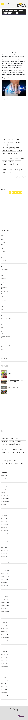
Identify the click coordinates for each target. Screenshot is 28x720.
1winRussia (3, 260)
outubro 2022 (3, 608)
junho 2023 (3, 585)
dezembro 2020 (4, 672)
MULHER (5, 161)
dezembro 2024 (4, 533)
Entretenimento (4, 287)
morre (11, 158)
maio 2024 (3, 553)
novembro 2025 (4, 501)
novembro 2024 (4, 536)
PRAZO (16, 164)
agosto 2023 (3, 579)
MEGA (19, 156)
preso (19, 166)
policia (4, 164)
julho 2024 (3, 547)
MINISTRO (5, 158)
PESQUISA (18, 161)
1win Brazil (3, 238)
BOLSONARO (17, 136)
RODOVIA (5, 169)
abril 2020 (3, 686)
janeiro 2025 (3, 530)
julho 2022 (3, 617)
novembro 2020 (4, 674)
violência (5, 172)
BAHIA (11, 136)
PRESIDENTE (12, 166)
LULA (4, 156)
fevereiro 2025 (4, 527)
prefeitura (5, 166)
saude (10, 169)
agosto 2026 (3, 475)
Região (2, 331)
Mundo (2, 305)
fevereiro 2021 (4, 666)
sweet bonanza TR (4, 340)
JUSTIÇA (21, 153)
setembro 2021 (4, 645)
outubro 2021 (3, 643)
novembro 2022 (4, 605)
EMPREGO (18, 147)
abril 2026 (3, 486)
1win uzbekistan (4, 256)
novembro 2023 (4, 570)
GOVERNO (20, 150)
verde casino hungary (5, 345)
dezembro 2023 (4, 567)
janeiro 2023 (3, 599)
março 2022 (3, 628)
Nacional (3, 313)
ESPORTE (5, 150)
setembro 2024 (4, 541)
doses (10, 145)
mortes (16, 158)
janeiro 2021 (3, 669)
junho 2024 (3, 550)
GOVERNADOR (12, 150)
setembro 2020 (4, 680)
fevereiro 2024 (4, 562)
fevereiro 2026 (4, 492)
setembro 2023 (4, 576)
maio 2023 (3, 588)
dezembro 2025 (4, 498)
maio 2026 (3, 483)
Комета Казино (4, 358)
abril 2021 (3, 660)
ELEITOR (12, 147)
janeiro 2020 (3, 695)
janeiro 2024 (3, 564)
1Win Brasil (3, 233)
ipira (4, 153)
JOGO (15, 153)
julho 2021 (3, 651)
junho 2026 (3, 481)
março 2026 (3, 489)
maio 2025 (3, 518)
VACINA (16, 169)
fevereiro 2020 (4, 692)
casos (4, 139)
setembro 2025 (4, 507)
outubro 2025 (3, 504)
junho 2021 (3, 654)
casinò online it (4, 282)
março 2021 (3, 663)
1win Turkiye (3, 251)
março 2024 (3, 559)
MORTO (22, 158)
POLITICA (11, 164)
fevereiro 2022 (4, 631)
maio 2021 (3, 657)
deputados (10, 142)
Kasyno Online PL (4, 291)
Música (2, 309)
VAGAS (21, 169)
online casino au (4, 322)
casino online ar (4, 278)
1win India (3, 242)
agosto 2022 (3, 614)
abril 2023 (3, 591)
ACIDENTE (5, 136)
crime (4, 142)
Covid (18, 139)
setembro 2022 (4, 611)
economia (17, 145)
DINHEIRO (18, 142)
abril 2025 (3, 521)
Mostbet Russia (4, 300)
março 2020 (3, 689)
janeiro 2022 (3, 634)
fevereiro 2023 (4, 596)
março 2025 (3, 524)
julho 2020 (3, 683)
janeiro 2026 (3, 495)
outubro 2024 (3, 538)
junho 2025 (3, 515)
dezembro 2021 (4, 637)
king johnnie (3, 296)
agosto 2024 (3, 544)
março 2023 (3, 593)
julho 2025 (3, 512)
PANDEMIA (11, 161)
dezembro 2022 (4, 602)
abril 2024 (3, 556)
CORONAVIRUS (11, 139)
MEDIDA (13, 156)
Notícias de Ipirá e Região (6, 318)
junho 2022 (3, 619)
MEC (9, 156)
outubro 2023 (3, 573)
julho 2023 (3, 582)
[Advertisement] (14, 34)
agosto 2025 (3, 510)
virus (11, 172)
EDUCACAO (5, 147)
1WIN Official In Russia (5, 247)
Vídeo (2, 349)
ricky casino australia (5, 336)
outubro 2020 (3, 677)
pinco (2, 327)
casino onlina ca (4, 273)
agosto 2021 (3, 648)
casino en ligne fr (4, 269)
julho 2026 (3, 478)
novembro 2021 (4, 640)
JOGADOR (10, 153)
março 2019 (3, 698)
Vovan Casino (4, 354)
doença (5, 145)
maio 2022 (3, 622)
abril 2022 (3, 625)
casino (2, 264)
